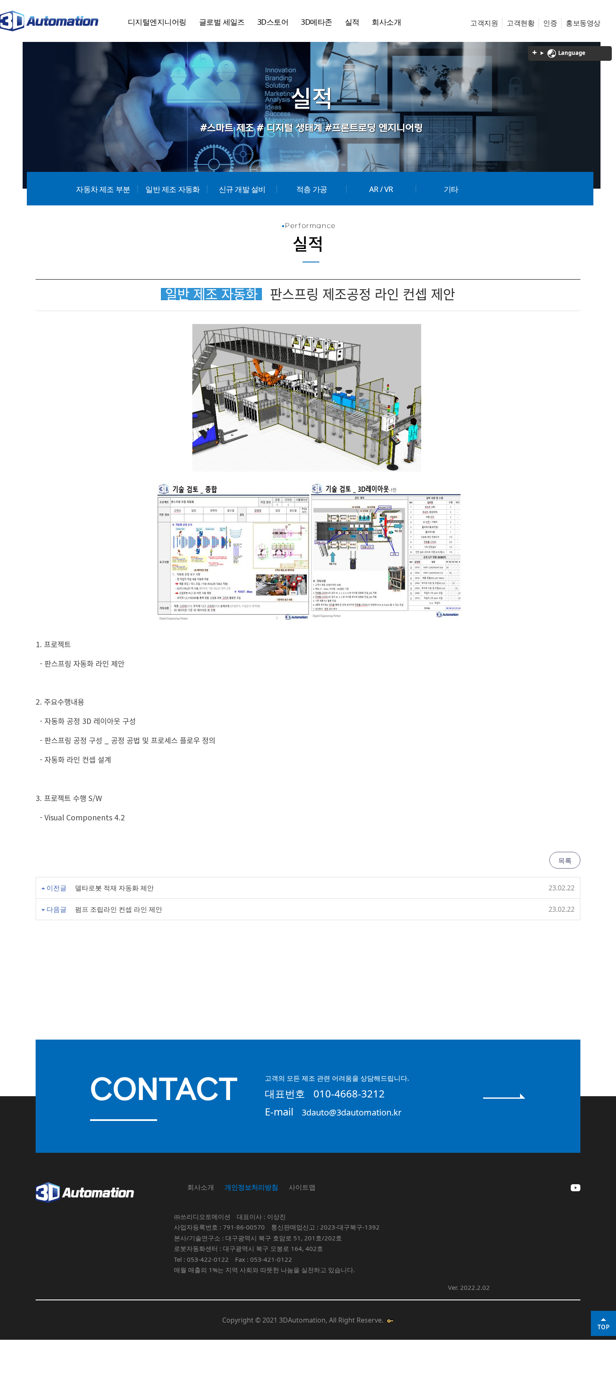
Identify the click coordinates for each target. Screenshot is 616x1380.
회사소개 (386, 22)
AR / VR (381, 189)
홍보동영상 (583, 23)
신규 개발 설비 (242, 189)
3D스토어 (272, 22)
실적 (352, 22)
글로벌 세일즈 (222, 22)
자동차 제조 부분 (103, 189)
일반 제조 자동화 (172, 189)
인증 (550, 23)
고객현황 (520, 23)
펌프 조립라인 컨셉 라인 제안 (118, 909)
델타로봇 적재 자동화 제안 (114, 887)
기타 (451, 189)
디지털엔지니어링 (157, 22)
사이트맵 (302, 1187)
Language (571, 53)
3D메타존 (316, 22)
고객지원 (484, 23)
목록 (565, 860)
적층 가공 (311, 189)
